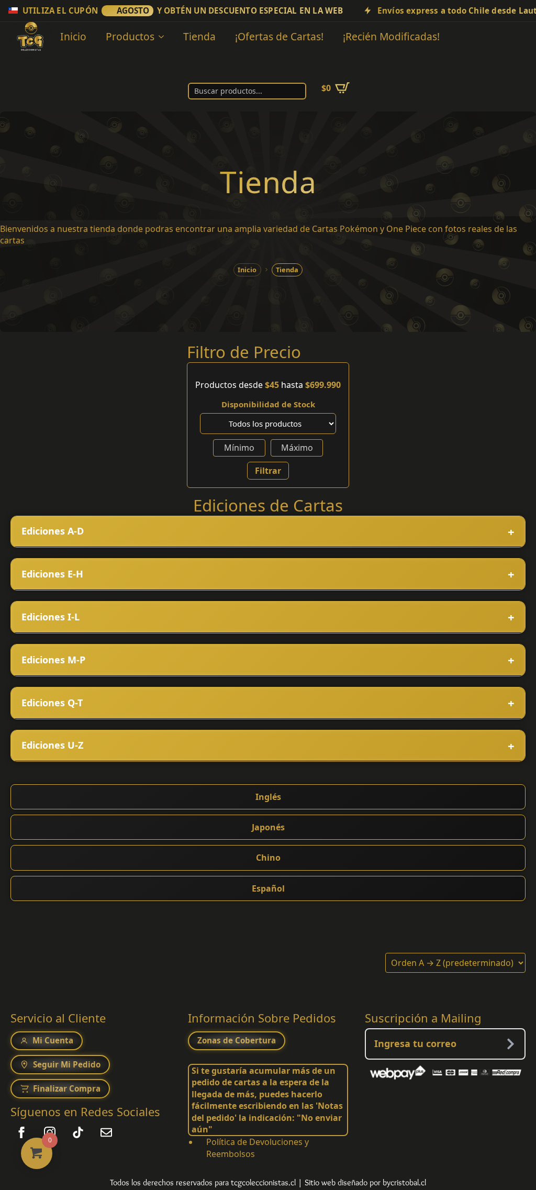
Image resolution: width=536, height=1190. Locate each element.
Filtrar (268, 470)
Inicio (73, 36)
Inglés (268, 797)
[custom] (78, 1132)
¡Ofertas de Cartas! (279, 36)
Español (268, 888)
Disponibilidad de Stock (268, 404)
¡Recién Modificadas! (391, 36)
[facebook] (21, 1132)
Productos (130, 36)
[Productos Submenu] (163, 36)
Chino (268, 857)
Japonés (268, 827)
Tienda (199, 36)
